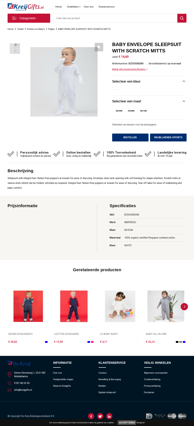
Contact (103, 372)
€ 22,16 (150, 341)
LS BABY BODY (109, 334)
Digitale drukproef (107, 392)
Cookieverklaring (152, 379)
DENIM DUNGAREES (20, 334)
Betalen (102, 386)
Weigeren (141, 423)
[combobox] (115, 18)
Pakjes (51, 29)
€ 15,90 (58, 341)
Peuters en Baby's (36, 29)
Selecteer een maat (126, 101)
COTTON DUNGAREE (66, 334)
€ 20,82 (12, 341)
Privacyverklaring (152, 386)
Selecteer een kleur (126, 81)
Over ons (89, 6)
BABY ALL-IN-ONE (156, 334)
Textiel (20, 29)
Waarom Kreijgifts (62, 386)
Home (58, 6)
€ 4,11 (103, 341)
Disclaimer (149, 392)
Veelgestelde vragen (63, 379)
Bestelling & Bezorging (110, 379)
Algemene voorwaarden (156, 372)
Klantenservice (107, 6)
